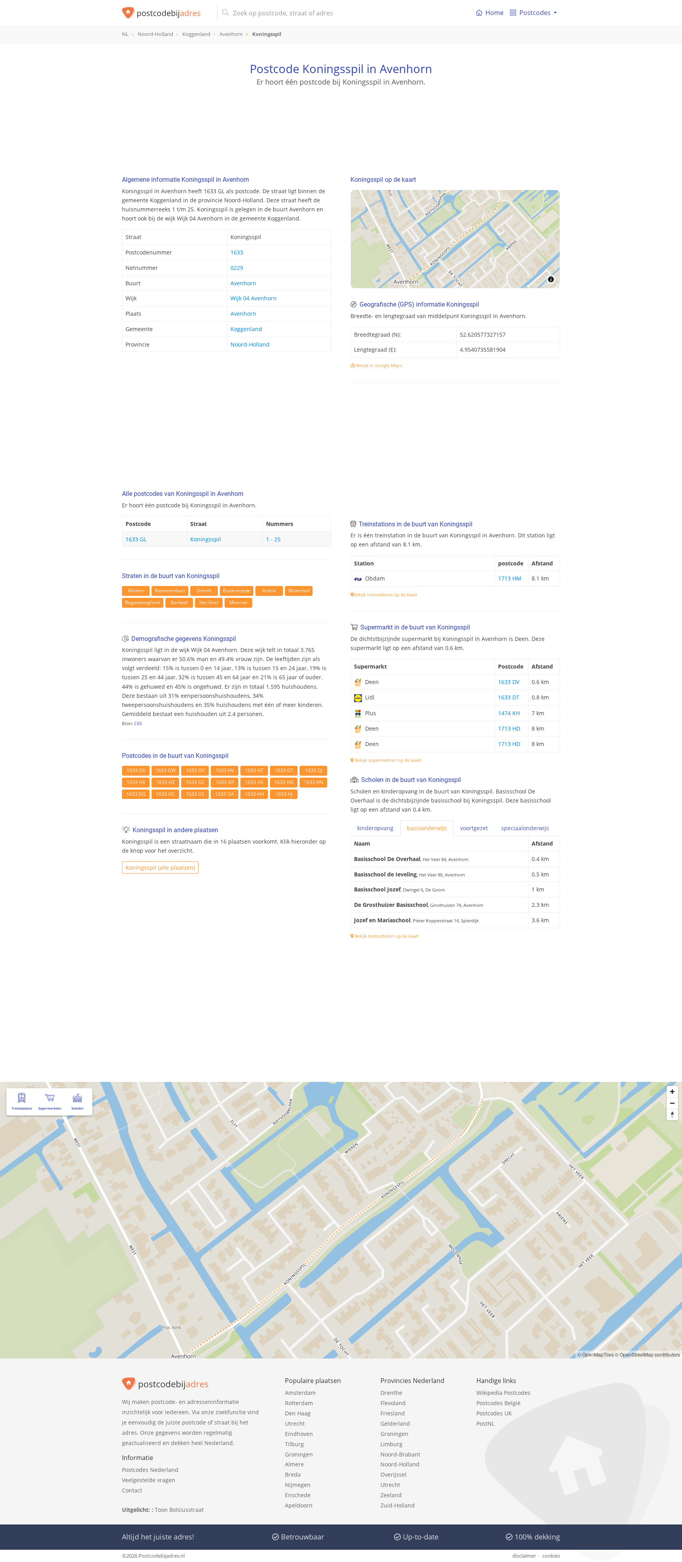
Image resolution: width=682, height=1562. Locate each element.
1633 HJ (283, 794)
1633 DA (224, 794)
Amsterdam (300, 1392)
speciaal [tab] (525, 828)
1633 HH (254, 794)
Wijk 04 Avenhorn (253, 298)
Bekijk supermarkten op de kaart (387, 760)
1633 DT (508, 697)
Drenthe (391, 1392)
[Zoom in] (672, 1091)
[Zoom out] (672, 1103)
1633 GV (195, 770)
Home (494, 12)
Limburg (391, 1444)
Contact (132, 1490)
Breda (293, 1474)
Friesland (392, 1413)
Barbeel (179, 602)
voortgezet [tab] (474, 828)
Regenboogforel (142, 602)
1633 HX (136, 782)
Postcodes (535, 12)
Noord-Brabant (400, 1454)
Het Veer (209, 602)
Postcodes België (498, 1403)
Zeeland (391, 1495)
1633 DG (136, 794)
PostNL (485, 1423)
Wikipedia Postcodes (503, 1392)
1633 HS (254, 782)
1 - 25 (273, 539)
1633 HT (254, 770)
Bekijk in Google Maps (378, 365)
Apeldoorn (299, 1505)
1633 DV (508, 682)
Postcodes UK (494, 1413)
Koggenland (246, 329)
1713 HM (509, 578)
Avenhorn (243, 283)
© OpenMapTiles (595, 1354)
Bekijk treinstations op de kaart (385, 594)
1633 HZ (165, 782)
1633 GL (136, 539)
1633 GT (284, 770)
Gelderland (395, 1423)
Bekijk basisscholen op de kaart (386, 936)
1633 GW (166, 770)
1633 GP (224, 782)
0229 (236, 267)
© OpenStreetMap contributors (647, 1354)
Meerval (238, 602)
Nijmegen (298, 1485)
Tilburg (294, 1444)
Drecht (204, 590)
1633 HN (313, 782)
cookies (551, 1555)
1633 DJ (313, 770)
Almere (294, 1464)
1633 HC (165, 794)
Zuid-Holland (397, 1505)
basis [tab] (427, 828)
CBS (138, 723)
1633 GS (195, 794)
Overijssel (393, 1474)
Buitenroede (236, 590)
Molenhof (299, 590)
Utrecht (295, 1423)
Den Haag (298, 1413)
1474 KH (509, 713)
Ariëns (269, 590)
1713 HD (509, 728)
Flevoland (393, 1403)
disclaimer (524, 1555)
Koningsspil (205, 539)
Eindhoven (299, 1434)
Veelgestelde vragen (148, 1480)
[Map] (455, 239)
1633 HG (284, 782)
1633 (236, 252)
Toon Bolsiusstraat (179, 1509)
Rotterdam (299, 1403)
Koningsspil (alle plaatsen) (160, 867)
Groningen (299, 1454)
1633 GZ (195, 782)
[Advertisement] (341, 122)
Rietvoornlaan (170, 590)
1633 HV (224, 770)
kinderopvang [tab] (375, 828)
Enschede (298, 1495)
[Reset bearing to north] (672, 1114)
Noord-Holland (250, 344)
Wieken (136, 590)
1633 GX (136, 770)
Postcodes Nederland (150, 1469)
